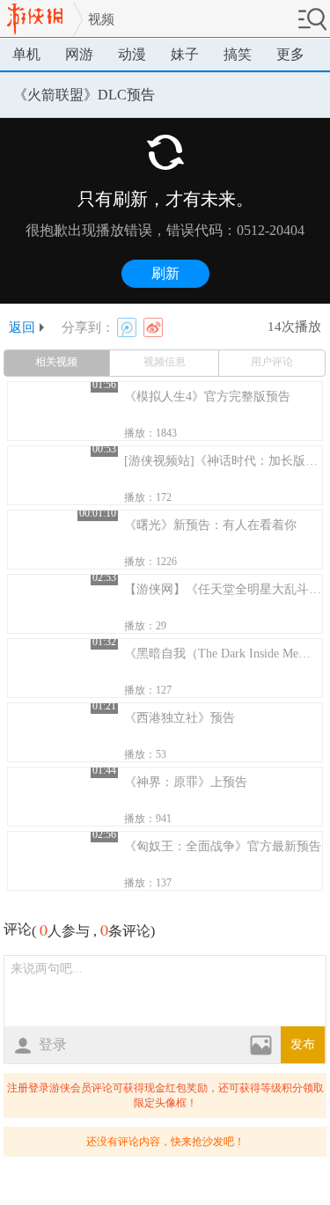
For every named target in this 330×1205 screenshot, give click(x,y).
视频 (101, 19)
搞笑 (238, 54)
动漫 (132, 54)
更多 (290, 54)
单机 (26, 54)
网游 (79, 54)
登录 (53, 1044)
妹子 (185, 54)
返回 (22, 327)
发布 (302, 1044)
